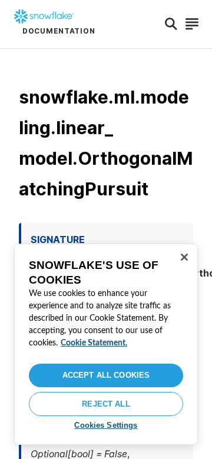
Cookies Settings (105, 425)
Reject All (106, 404)
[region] (106, 344)
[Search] (171, 24)
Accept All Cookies (106, 375)
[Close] (184, 257)
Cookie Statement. (94, 343)
